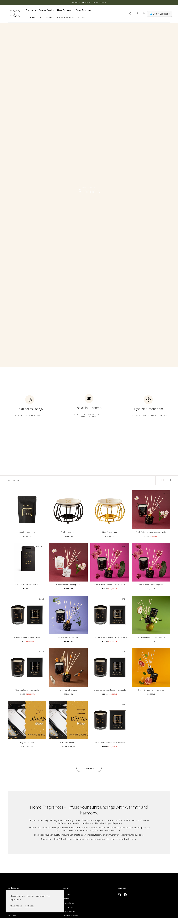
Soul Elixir (12, 915)
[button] (130, 13)
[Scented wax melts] (27, 509)
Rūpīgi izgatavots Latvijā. (29, 415)
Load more (89, 768)
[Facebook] (125, 895)
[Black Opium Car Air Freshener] (27, 562)
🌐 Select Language (159, 14)
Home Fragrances (64, 10)
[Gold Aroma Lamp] (109, 509)
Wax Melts (49, 17)
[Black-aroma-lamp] (68, 509)
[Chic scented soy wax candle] (27, 667)
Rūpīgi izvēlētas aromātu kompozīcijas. (89, 415)
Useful (66, 887)
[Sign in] (137, 13)
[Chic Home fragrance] (68, 667)
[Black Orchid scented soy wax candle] (109, 562)
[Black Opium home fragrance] (68, 562)
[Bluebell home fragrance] (68, 615)
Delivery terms (69, 911)
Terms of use (68, 907)
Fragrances (31, 10)
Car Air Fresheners (84, 10)
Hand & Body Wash (65, 17)
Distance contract (70, 915)
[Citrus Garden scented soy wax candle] (109, 667)
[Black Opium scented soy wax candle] (151, 509)
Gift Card (81, 17)
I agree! (29, 906)
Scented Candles (46, 10)
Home (83, 187)
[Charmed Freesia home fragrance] (151, 615)
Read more (16, 906)
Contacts (67, 898)
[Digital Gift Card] (27, 720)
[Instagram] (119, 895)
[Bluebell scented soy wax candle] (27, 615)
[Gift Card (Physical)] (68, 720)
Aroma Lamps (35, 17)
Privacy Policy (68, 903)
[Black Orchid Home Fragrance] (151, 562)
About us (66, 894)
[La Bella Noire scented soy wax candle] (109, 720)
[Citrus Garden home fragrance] (151, 667)
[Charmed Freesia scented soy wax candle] (109, 615)
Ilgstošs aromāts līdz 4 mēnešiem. (148, 415)
